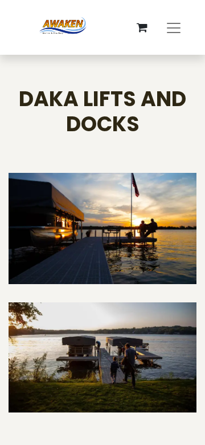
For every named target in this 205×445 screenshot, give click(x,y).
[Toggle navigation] (173, 27)
